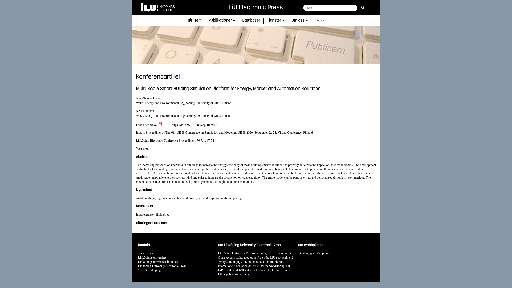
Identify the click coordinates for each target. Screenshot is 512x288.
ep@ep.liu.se (146, 253)
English (319, 20)
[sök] (363, 7)
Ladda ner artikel (146, 125)
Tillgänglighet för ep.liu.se (314, 253)
